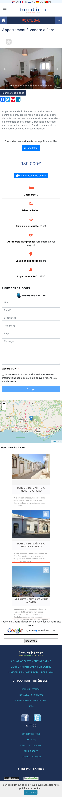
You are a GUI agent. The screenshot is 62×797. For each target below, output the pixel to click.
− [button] (4, 408)
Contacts (31, 740)
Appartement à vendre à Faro (31, 600)
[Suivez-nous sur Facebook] (25, 717)
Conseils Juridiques (31, 756)
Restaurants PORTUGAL (31, 695)
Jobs (31, 706)
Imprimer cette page (13, 92)
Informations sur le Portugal (31, 700)
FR (25, 2)
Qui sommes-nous (31, 734)
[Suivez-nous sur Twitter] (37, 717)
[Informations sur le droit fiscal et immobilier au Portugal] (11, 778)
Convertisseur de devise (32, 175)
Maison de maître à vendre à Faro (31, 489)
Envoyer (31, 389)
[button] (4, 68)
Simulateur (32, 148)
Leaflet (54, 441)
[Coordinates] (31, 418)
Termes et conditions (31, 745)
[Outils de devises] (31, 778)
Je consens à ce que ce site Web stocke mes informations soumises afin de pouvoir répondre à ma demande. (29, 378)
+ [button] (4, 403)
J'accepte (30, 792)
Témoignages (31, 751)
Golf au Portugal (31, 689)
